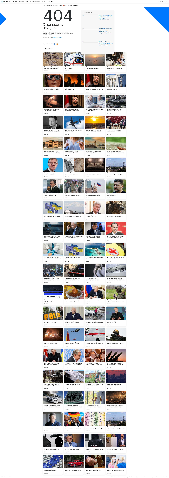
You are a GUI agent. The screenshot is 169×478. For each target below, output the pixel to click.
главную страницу (57, 37)
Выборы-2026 (48, 5)
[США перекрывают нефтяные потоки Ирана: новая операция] (74, 443)
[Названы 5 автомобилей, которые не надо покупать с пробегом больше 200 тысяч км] (53, 401)
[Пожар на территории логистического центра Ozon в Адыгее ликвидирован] (116, 338)
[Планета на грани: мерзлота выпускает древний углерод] (74, 380)
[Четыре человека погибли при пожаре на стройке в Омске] (53, 232)
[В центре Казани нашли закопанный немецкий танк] (74, 168)
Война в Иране (58, 5)
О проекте (115, 477)
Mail (2, 477)
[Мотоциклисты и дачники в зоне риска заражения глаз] (95, 380)
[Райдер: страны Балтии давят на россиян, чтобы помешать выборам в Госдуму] (95, 189)
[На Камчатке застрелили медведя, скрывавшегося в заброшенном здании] (116, 211)
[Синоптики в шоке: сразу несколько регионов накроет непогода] (74, 189)
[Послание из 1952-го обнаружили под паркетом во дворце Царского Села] (53, 62)
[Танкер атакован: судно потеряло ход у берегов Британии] (95, 62)
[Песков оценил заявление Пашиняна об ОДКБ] (95, 211)
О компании (6, 477)
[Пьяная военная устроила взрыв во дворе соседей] (53, 295)
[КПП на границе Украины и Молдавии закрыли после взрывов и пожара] (53, 338)
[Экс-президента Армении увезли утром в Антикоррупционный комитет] (116, 443)
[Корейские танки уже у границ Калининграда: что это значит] (116, 105)
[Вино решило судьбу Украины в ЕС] (74, 253)
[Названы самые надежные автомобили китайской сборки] (74, 465)
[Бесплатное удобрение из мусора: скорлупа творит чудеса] (95, 359)
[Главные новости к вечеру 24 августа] (95, 295)
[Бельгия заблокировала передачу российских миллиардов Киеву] (53, 211)
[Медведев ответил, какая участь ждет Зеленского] (116, 189)
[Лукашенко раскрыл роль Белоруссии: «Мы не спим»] (74, 316)
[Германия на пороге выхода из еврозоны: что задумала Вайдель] (95, 422)
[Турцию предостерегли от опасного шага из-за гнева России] (116, 126)
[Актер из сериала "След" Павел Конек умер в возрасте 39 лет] (53, 126)
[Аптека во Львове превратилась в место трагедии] (74, 62)
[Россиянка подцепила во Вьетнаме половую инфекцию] (95, 401)
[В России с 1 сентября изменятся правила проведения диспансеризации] (95, 105)
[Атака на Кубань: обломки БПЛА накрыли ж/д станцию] (116, 253)
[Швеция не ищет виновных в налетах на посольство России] (53, 147)
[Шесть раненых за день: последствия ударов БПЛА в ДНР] (95, 338)
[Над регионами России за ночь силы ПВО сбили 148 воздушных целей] (53, 380)
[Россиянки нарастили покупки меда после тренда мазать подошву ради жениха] (74, 295)
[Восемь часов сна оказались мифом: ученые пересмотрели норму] (95, 168)
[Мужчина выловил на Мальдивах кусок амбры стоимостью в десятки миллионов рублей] (95, 253)
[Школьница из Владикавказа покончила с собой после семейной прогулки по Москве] (74, 274)
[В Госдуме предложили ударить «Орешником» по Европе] (53, 105)
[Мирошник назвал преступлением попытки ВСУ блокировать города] (53, 422)
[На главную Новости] (6, 1)
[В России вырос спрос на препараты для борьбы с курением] (74, 147)
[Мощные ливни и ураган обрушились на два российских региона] (95, 316)
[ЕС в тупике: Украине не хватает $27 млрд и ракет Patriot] (53, 465)
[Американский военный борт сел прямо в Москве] (74, 126)
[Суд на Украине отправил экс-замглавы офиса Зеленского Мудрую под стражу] (95, 465)
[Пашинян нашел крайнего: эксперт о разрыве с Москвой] (74, 211)
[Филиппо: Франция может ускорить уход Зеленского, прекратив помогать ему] (74, 105)
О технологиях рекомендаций (124, 477)
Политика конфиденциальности (137, 477)
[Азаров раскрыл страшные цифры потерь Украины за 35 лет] (74, 232)
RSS (111, 477)
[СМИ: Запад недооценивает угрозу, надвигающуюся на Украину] (116, 380)
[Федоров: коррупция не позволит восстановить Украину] (116, 316)
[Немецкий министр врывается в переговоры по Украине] (53, 168)
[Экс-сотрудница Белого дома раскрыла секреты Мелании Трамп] (53, 83)
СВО (65, 5)
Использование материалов (149, 477)
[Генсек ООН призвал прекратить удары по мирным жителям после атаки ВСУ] (74, 359)
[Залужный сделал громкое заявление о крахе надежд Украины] (95, 232)
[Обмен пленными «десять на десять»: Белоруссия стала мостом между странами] (74, 338)
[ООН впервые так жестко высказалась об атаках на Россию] (74, 401)
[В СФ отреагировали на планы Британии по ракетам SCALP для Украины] (116, 274)
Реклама (11, 477)
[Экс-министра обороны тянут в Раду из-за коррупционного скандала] (53, 359)
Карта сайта (165, 477)
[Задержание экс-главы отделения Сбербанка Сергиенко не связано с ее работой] (95, 443)
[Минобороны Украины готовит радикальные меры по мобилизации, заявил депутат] (116, 83)
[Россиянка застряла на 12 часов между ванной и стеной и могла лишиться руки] (53, 253)
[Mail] (2, 1)
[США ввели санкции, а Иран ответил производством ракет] (116, 359)
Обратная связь (159, 477)
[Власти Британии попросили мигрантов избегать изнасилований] (95, 147)
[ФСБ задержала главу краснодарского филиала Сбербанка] (95, 274)
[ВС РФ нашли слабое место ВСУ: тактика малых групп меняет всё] (95, 83)
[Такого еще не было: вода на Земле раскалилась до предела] (95, 126)
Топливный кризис (73, 5)
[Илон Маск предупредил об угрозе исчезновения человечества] (53, 189)
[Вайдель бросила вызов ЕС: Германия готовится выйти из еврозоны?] (74, 422)
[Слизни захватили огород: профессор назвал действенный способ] (116, 147)
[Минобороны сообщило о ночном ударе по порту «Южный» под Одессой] (116, 295)
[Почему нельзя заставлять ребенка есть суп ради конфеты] (116, 62)
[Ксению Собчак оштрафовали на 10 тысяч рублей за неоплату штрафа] (116, 232)
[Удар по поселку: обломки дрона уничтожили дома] (74, 83)
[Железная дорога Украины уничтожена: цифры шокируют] (116, 168)
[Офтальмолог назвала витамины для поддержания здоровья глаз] (116, 465)
